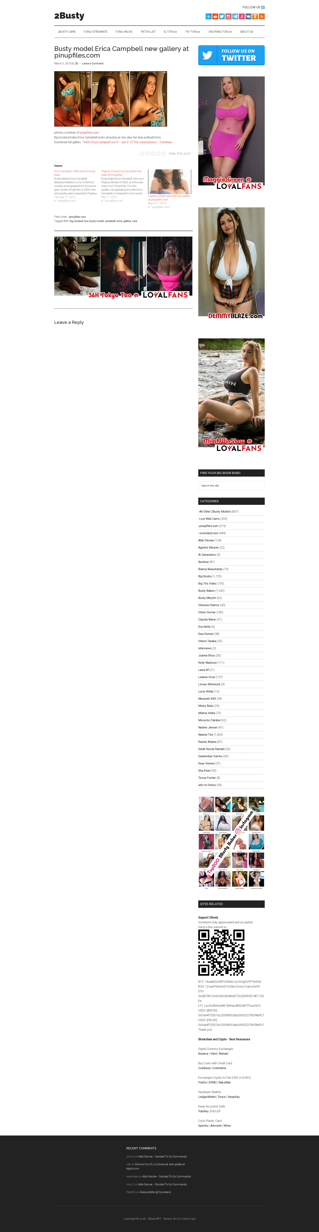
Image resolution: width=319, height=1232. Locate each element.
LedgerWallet (207, 1097)
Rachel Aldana (207, 742)
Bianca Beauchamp (210, 569)
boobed (78, 221)
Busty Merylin (207, 598)
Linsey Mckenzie (209, 684)
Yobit (213, 1053)
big (71, 221)
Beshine (203, 562)
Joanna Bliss (206, 655)
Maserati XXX (207, 698)
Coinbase (204, 1068)
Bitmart (223, 1053)
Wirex (227, 1125)
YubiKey (203, 1111)
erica (119, 221)
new (134, 221)
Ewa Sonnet (205, 634)
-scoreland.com (208, 533)
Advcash (216, 1125)
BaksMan (225, 1082)
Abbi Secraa (206, 540)
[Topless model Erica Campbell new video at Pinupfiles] (124, 186)
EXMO (213, 1082)
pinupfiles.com (89, 132)
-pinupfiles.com (77, 216)
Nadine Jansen (207, 727)
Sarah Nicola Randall (211, 749)
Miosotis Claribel (209, 720)
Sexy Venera (206, 763)
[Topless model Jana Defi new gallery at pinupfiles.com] (169, 181)
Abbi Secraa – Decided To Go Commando (162, 1156)
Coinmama (219, 1068)
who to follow (207, 785)
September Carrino (210, 756)
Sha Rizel (204, 770)
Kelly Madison (207, 662)
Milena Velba (206, 713)
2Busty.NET (154, 1218)
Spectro (203, 1125)
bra (86, 221)
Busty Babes (206, 590)
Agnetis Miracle (208, 547)
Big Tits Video (207, 583)
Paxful (202, 1082)
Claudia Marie (207, 619)
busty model (96, 221)
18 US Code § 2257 (184, 1218)
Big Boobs (205, 576)
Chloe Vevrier (207, 612)
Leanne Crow (206, 677)
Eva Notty (204, 626)
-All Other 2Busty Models (214, 511)
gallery (127, 221)
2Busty (69, 15)
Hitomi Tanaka (207, 641)
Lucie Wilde (205, 691)
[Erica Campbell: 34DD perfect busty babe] (77, 186)
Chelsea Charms (208, 605)
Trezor (222, 1097)
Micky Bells (205, 706)
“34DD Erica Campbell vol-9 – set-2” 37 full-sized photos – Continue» (127, 142)
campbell (110, 221)
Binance (203, 1053)
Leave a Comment (93, 63)
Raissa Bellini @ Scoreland (155, 1192)
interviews (205, 648)
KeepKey (234, 1097)
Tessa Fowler (207, 778)
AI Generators (207, 554)
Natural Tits (205, 734)
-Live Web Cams (209, 519)
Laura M (203, 670)
